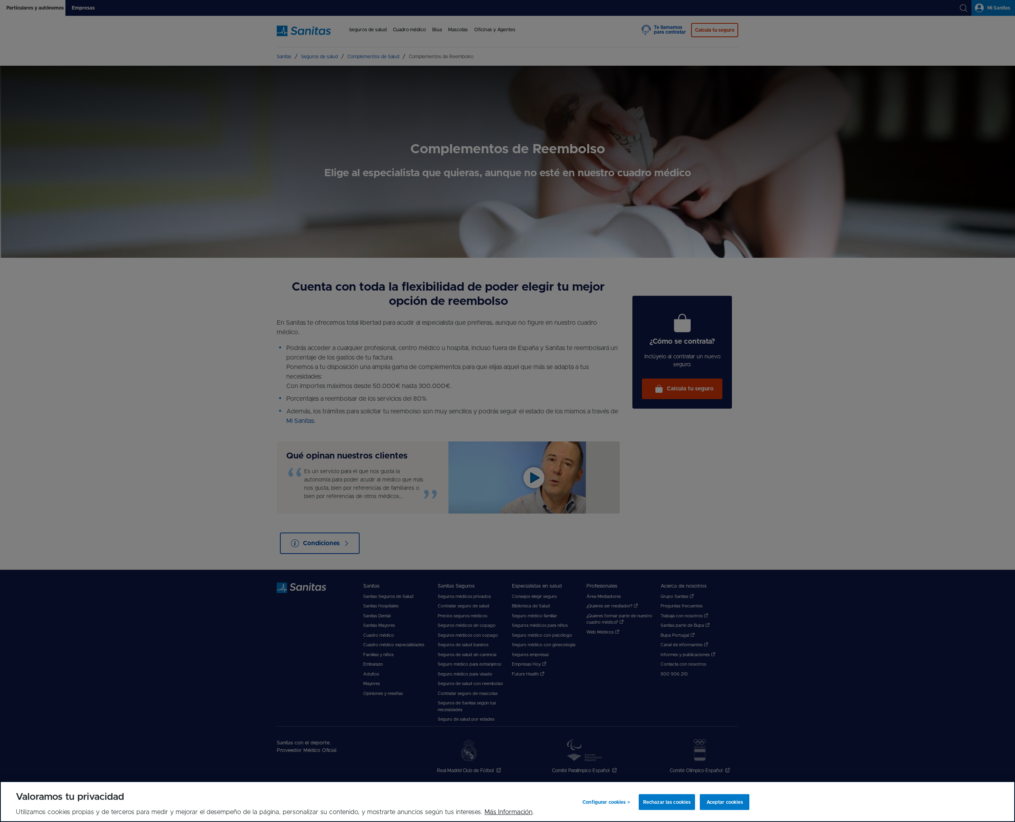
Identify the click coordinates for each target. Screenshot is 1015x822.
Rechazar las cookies (667, 801)
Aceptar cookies (725, 801)
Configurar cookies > (606, 801)
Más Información (508, 812)
